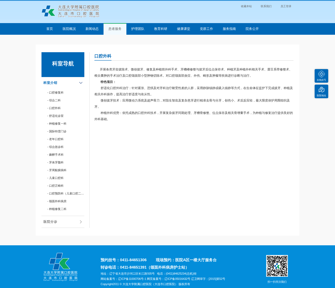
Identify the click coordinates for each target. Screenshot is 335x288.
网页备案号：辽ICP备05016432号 (168, 278)
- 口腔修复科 (55, 92)
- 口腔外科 (54, 108)
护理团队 (137, 29)
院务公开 (252, 29)
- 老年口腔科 (55, 139)
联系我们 (266, 6)
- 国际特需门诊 (56, 131)
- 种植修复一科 (56, 123)
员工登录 (286, 6)
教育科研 (160, 29)
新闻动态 (92, 29)
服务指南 (229, 29)
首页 (49, 29)
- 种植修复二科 (56, 209)
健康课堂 (183, 29)
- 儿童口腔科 (55, 178)
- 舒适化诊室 (55, 115)
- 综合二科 (54, 100)
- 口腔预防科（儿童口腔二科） (64, 194)
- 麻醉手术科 (55, 154)
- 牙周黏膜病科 (56, 170)
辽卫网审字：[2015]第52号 (208, 278)
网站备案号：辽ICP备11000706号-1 (123, 278)
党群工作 (206, 29)
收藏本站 (246, 6)
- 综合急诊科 (55, 146)
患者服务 (115, 29)
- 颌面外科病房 (56, 201)
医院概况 (69, 29)
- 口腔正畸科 (55, 185)
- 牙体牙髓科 (55, 162)
